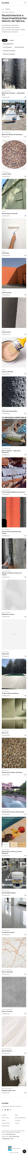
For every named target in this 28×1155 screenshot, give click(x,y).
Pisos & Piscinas (7, 47)
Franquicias (18, 1120)
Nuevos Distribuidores (20, 1117)
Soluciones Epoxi (19, 47)
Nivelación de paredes (9, 54)
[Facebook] (5, 1110)
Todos (4, 40)
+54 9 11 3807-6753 (14, 1136)
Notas (16, 1115)
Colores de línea (6, 1123)
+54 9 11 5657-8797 (10, 1134)
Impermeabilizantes (8, 43)
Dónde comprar (6, 1125)
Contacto (17, 1123)
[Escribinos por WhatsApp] (24, 1151)
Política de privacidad (14, 1152)
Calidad (4, 1120)
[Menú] (25, 2)
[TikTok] (10, 1110)
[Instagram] (2, 1110)
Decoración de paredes (9, 50)
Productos (4, 1115)
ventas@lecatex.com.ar (7, 1138)
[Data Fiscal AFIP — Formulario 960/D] (10, 1148)
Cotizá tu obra (5, 1117)
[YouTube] (8, 1110)
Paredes (11, 40)
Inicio (3, 9)
